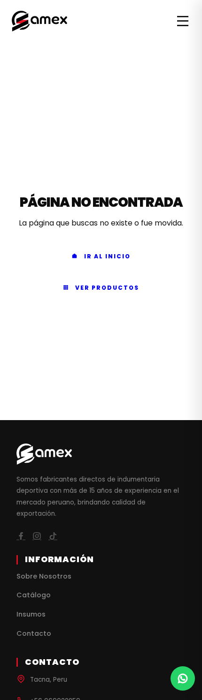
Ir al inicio (107, 256)
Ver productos (107, 288)
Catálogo (33, 595)
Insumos (31, 614)
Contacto (33, 633)
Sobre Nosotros (43, 576)
